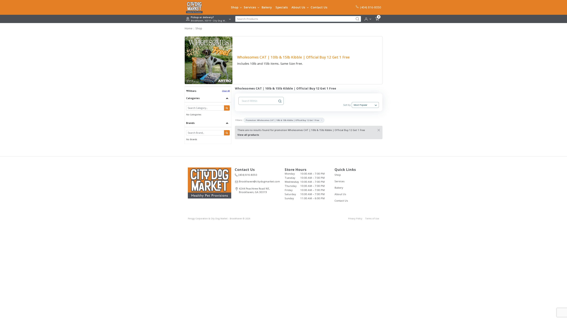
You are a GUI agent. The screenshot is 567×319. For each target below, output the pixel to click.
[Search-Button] (357, 19)
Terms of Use (372, 218)
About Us (298, 7)
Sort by (347, 105)
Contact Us (319, 7)
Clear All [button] (226, 90)
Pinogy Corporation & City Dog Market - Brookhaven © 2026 (219, 218)
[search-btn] (227, 108)
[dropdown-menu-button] (241, 7)
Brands (190, 123)
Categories (193, 98)
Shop (234, 7)
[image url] (194, 7)
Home (188, 28)
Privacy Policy (355, 218)
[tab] (208, 106)
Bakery (266, 7)
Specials (282, 7)
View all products (248, 134)
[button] (368, 19)
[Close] (378, 130)
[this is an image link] (209, 182)
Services (250, 7)
